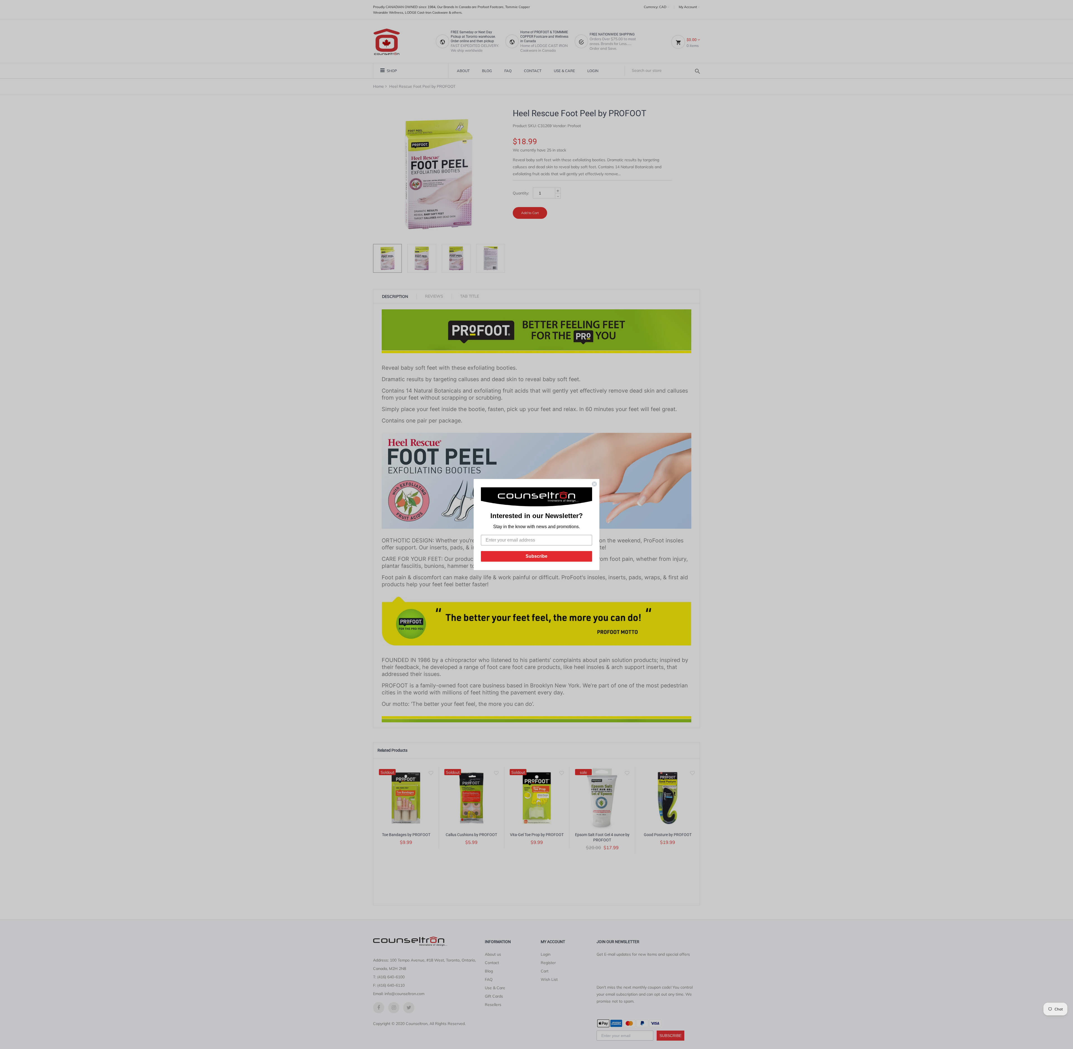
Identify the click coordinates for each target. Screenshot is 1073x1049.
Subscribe (536, 556)
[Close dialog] (594, 484)
